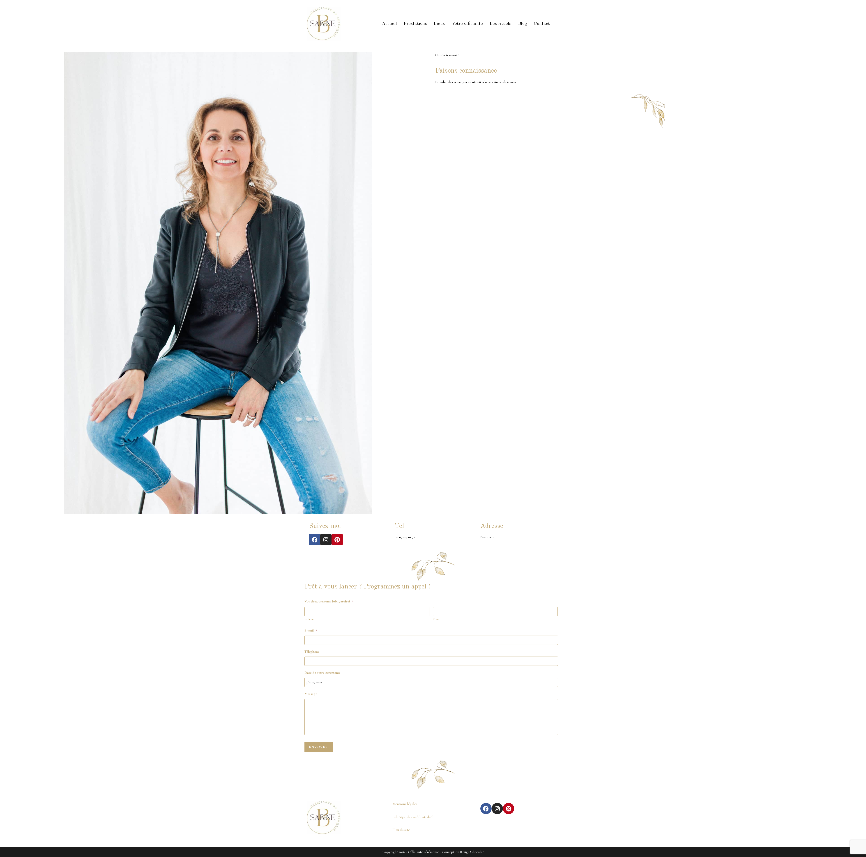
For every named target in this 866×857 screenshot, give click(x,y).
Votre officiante (467, 23)
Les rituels (500, 23)
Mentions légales (404, 804)
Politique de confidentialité (412, 817)
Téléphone (311, 651)
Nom (436, 619)
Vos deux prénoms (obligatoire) (329, 601)
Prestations (415, 23)
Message (310, 694)
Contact (542, 23)
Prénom (309, 619)
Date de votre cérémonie (322, 672)
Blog (522, 23)
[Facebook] (314, 539)
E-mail (311, 630)
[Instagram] (326, 539)
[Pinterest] (337, 539)
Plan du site (401, 829)
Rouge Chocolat (472, 852)
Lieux (439, 23)
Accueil (389, 23)
